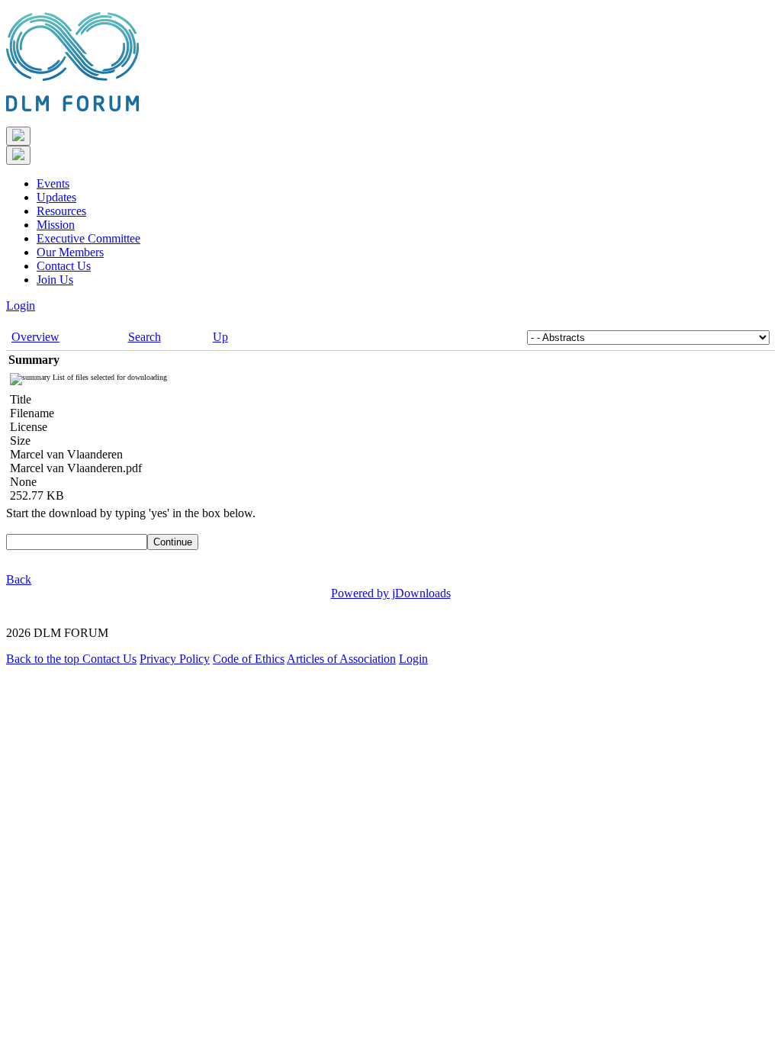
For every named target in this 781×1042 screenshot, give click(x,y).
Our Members (70, 252)
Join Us (55, 279)
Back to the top (44, 658)
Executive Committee (88, 238)
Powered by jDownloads (391, 593)
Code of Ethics (248, 658)
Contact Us (64, 265)
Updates (56, 197)
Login (20, 305)
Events (53, 183)
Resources (61, 210)
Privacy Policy (175, 658)
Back (18, 579)
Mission (56, 224)
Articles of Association (341, 658)
